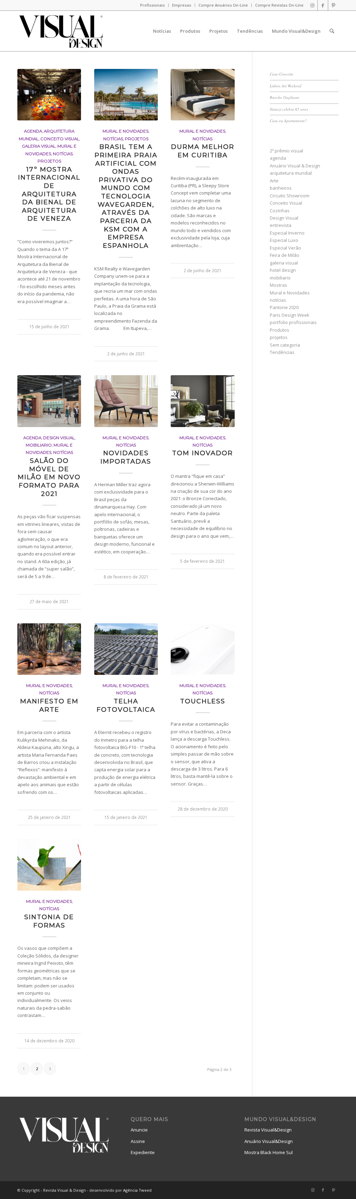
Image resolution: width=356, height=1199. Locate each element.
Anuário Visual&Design (268, 1141)
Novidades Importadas (125, 457)
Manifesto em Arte (49, 705)
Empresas (181, 5)
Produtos (279, 330)
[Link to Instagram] (312, 5)
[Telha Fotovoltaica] (126, 649)
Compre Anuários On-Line (223, 5)
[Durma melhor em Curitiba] (202, 94)
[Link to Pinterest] (333, 5)
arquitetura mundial (291, 173)
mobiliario (39, 445)
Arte (274, 181)
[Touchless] (202, 649)
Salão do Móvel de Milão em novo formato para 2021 (49, 477)
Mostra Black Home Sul (268, 1152)
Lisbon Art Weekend (285, 85)
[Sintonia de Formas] (49, 865)
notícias (63, 153)
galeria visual (39, 146)
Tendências (282, 352)
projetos (49, 161)
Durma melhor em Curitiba (202, 151)
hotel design (283, 270)
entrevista (280, 225)
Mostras (278, 285)
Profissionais (152, 5)
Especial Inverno (287, 233)
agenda (33, 131)
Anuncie (139, 1130)
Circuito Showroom (289, 195)
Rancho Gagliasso (284, 97)
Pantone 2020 (284, 307)
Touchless (202, 701)
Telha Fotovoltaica (126, 705)
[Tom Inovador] (202, 401)
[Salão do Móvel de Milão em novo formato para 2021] (49, 401)
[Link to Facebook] (323, 5)
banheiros (281, 188)
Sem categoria (285, 345)
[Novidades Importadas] (126, 401)
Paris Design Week (289, 315)
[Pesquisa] (332, 31)
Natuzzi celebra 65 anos (289, 109)
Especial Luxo (284, 240)
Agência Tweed (137, 1190)
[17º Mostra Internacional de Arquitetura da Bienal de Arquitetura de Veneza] (49, 94)
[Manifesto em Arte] (49, 649)
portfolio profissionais (293, 322)
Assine (138, 1141)
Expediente (143, 1152)
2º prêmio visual (286, 151)
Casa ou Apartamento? (288, 120)
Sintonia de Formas (49, 921)
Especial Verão (285, 248)
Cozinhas (280, 210)
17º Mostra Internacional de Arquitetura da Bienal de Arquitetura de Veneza (49, 194)
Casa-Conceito (281, 74)
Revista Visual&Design (268, 1130)
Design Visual (59, 437)
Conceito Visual (59, 138)
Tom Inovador (202, 453)
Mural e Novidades (125, 131)
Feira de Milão (284, 255)
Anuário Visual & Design (295, 166)
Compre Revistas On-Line (279, 5)
